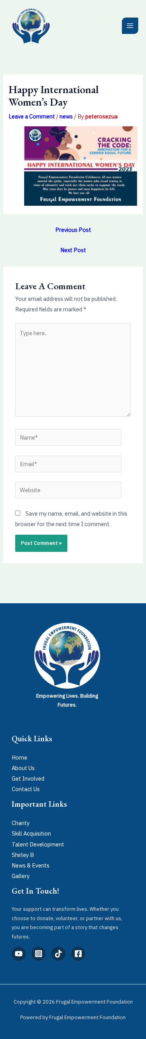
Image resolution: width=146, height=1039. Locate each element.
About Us (23, 768)
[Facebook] (78, 954)
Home (19, 757)
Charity (21, 823)
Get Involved (28, 778)
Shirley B (23, 855)
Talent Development (38, 844)
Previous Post (73, 229)
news (66, 116)
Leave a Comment (32, 116)
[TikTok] (58, 954)
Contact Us (26, 789)
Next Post (73, 250)
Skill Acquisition (31, 833)
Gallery (21, 876)
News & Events (30, 865)
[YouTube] (19, 954)
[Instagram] (39, 954)
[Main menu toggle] (130, 26)
